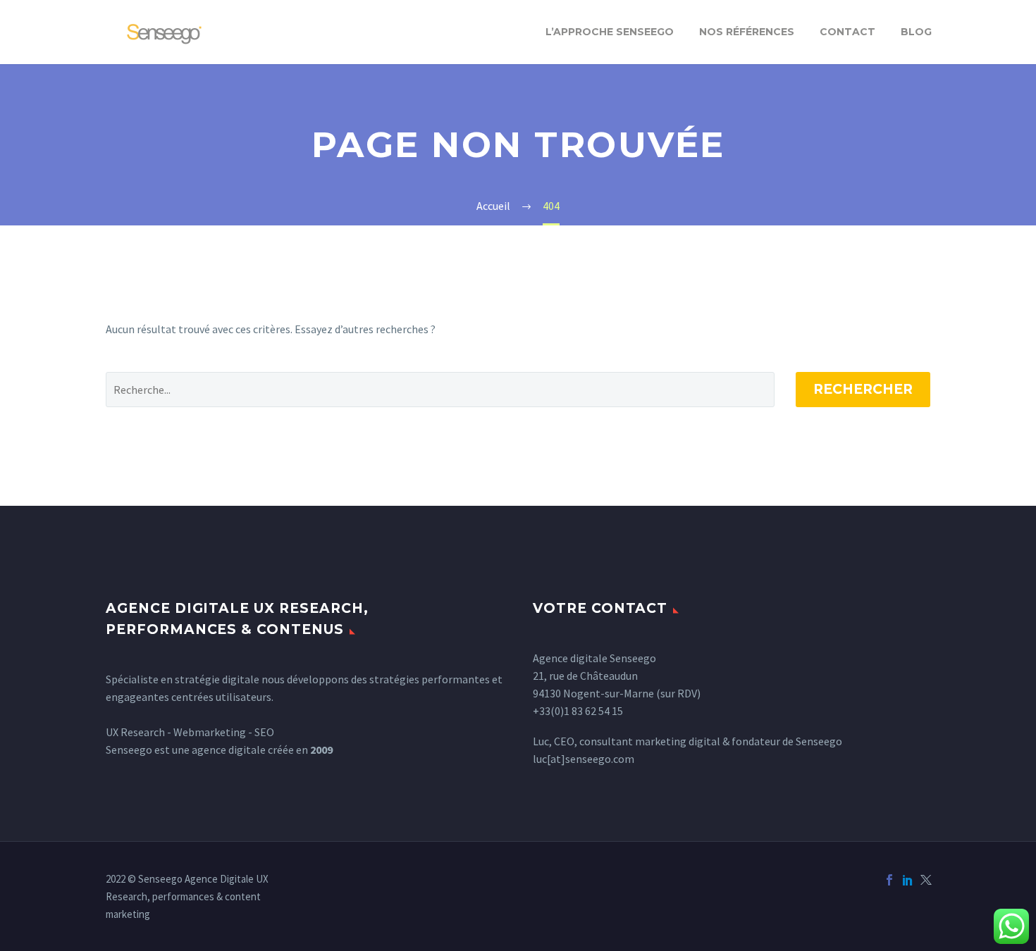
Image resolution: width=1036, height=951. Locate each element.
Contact (847, 31)
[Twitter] (926, 879)
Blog (916, 31)
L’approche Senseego (609, 31)
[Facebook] (889, 879)
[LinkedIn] (907, 879)
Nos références (746, 31)
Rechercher (863, 389)
